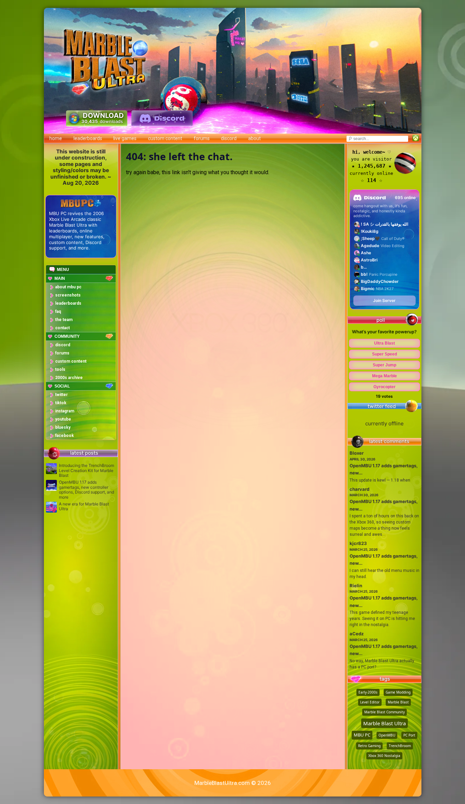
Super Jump (384, 365)
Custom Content (165, 138)
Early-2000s (368, 692)
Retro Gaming (369, 745)
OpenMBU (387, 735)
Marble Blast (398, 702)
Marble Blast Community (384, 712)
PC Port (409, 735)
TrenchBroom (400, 745)
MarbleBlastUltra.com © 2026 (232, 782)
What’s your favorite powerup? (384, 331)
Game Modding (398, 692)
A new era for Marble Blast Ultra (84, 506)
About (254, 138)
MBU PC (362, 735)
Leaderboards (88, 138)
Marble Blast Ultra (384, 723)
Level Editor (370, 702)
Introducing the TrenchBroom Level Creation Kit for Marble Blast (86, 470)
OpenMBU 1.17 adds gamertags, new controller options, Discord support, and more (86, 489)
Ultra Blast (384, 343)
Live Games (125, 138)
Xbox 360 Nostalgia (384, 755)
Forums (202, 138)
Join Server (384, 300)
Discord (229, 138)
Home (55, 138)
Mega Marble (384, 376)
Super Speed (384, 354)
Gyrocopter (384, 386)
